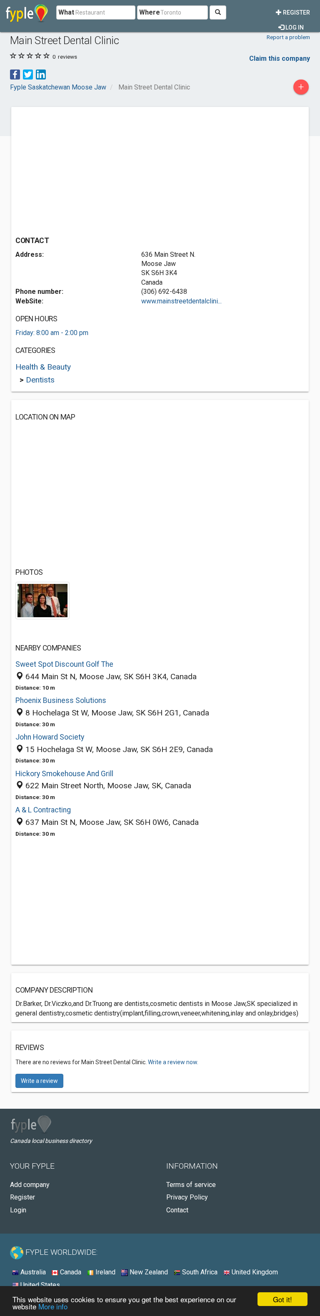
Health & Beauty (43, 367)
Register (296, 12)
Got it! (282, 1299)
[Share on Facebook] (15, 74)
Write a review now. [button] (173, 1062)
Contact (177, 1210)
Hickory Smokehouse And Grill (64, 774)
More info (53, 1306)
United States (39, 1285)
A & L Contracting (43, 810)
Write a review (39, 1081)
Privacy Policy (187, 1197)
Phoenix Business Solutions (60, 700)
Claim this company (279, 58)
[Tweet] (28, 74)
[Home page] (27, 12)
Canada (69, 1272)
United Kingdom (254, 1272)
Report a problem (288, 37)
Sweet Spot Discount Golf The (64, 664)
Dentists (40, 380)
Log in (294, 27)
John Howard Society (49, 737)
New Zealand (148, 1272)
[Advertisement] (85, 169)
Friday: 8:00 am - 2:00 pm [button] (51, 333)
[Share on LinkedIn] (41, 74)
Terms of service (191, 1185)
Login (18, 1210)
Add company (30, 1185)
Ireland (104, 1272)
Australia (32, 1272)
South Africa (199, 1272)
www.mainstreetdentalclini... (181, 301)
